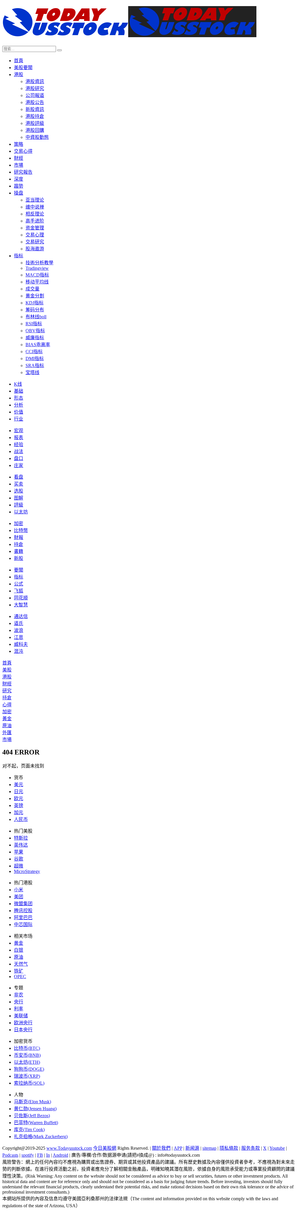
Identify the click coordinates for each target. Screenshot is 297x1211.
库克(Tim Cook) (29, 1129)
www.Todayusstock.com (69, 1148)
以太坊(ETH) (27, 1062)
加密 (18, 523)
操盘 (18, 193)
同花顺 (21, 597)
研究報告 (23, 172)
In (48, 1155)
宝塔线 (32, 372)
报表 (18, 437)
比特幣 (21, 530)
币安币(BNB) (27, 1055)
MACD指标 (37, 274)
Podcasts (10, 1155)
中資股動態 (37, 137)
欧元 (18, 798)
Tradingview (37, 268)
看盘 (18, 477)
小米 (18, 889)
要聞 (18, 569)
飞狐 (18, 590)
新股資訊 (35, 109)
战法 (18, 451)
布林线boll (36, 316)
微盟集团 (23, 903)
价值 (18, 411)
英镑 (18, 805)
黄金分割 (35, 295)
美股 (7, 669)
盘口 (18, 458)
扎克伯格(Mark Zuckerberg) (41, 1136)
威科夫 (21, 644)
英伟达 (21, 844)
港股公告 (35, 102)
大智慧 (21, 604)
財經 (18, 158)
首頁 (18, 60)
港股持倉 (35, 116)
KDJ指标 (35, 302)
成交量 (32, 288)
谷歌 (18, 858)
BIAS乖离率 (38, 344)
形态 (18, 398)
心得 (7, 704)
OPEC (20, 976)
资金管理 (35, 227)
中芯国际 (23, 924)
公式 (18, 583)
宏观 (18, 430)
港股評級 (35, 123)
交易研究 (35, 241)
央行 (18, 1001)
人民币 (21, 819)
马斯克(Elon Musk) (32, 1101)
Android (60, 1155)
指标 (18, 255)
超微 (18, 865)
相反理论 (35, 213)
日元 (18, 791)
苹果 (18, 851)
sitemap (209, 1148)
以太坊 (21, 511)
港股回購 (35, 130)
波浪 (18, 630)
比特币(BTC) (27, 1048)
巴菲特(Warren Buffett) (36, 1122)
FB (40, 1155)
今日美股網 (104, 1148)
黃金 (7, 718)
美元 (18, 784)
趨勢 (18, 186)
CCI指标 (34, 351)
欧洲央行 (23, 1022)
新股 (18, 558)
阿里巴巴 (23, 917)
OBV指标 (35, 330)
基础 (18, 391)
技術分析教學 (39, 262)
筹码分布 (35, 309)
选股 (18, 490)
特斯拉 (21, 838)
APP (178, 1148)
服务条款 (250, 1148)
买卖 (18, 483)
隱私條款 (229, 1148)
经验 (18, 444)
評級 (18, 504)
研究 (7, 690)
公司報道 (35, 95)
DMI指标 (35, 358)
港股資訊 (35, 81)
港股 (18, 74)
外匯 (7, 732)
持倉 (18, 544)
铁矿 (18, 971)
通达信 (21, 616)
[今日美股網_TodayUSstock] (129, 34)
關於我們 (161, 1148)
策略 (18, 144)
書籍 (18, 551)
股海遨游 (35, 248)
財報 (18, 537)
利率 (18, 1008)
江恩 (18, 637)
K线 (18, 384)
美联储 (21, 1015)
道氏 (18, 623)
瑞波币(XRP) (27, 1076)
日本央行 (23, 1029)
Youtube (277, 1148)
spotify (27, 1155)
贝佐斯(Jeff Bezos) (32, 1115)
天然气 (21, 964)
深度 (18, 179)
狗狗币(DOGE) (29, 1069)
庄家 (18, 465)
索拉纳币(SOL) (29, 1083)
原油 (7, 725)
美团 (18, 896)
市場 (18, 165)
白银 (18, 950)
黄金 (18, 943)
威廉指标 (35, 337)
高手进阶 (35, 220)
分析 (18, 405)
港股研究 (35, 88)
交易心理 (35, 234)
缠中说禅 (35, 206)
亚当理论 (35, 199)
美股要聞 (23, 67)
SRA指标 (35, 365)
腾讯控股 (23, 910)
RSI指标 (34, 323)
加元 (18, 812)
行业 (18, 418)
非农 (18, 994)
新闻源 (192, 1148)
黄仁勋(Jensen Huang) (35, 1108)
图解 (18, 497)
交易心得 (23, 151)
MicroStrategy (27, 871)
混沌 (18, 651)
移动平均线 (37, 281)
